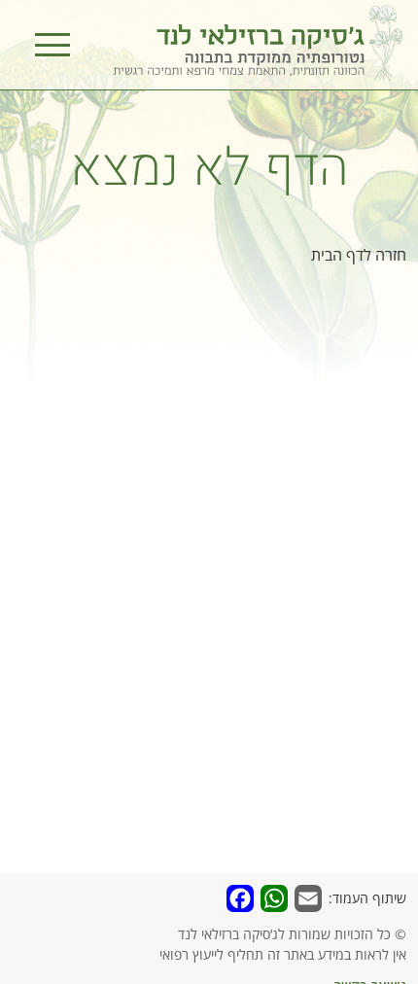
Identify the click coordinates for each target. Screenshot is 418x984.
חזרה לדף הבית (358, 254)
